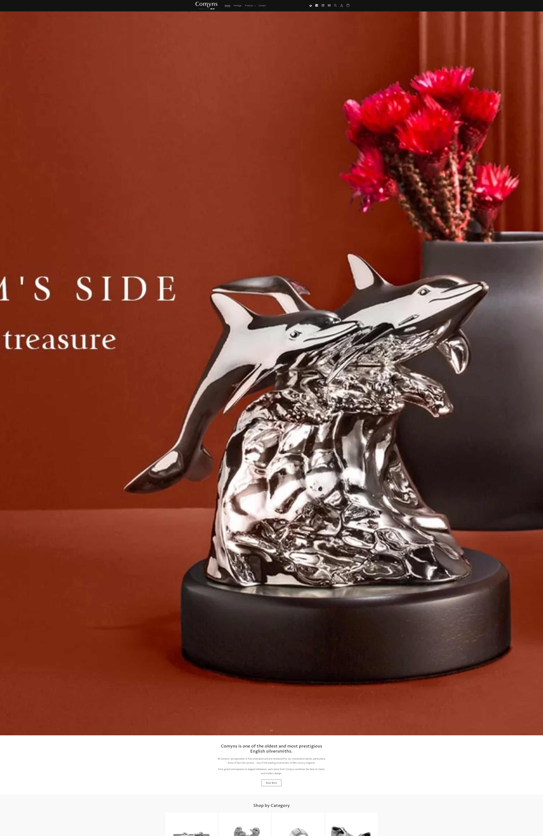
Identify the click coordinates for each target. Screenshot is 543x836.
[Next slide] (278, 731)
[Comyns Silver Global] (311, 5)
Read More (271, 783)
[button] (250, 6)
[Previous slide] (265, 731)
